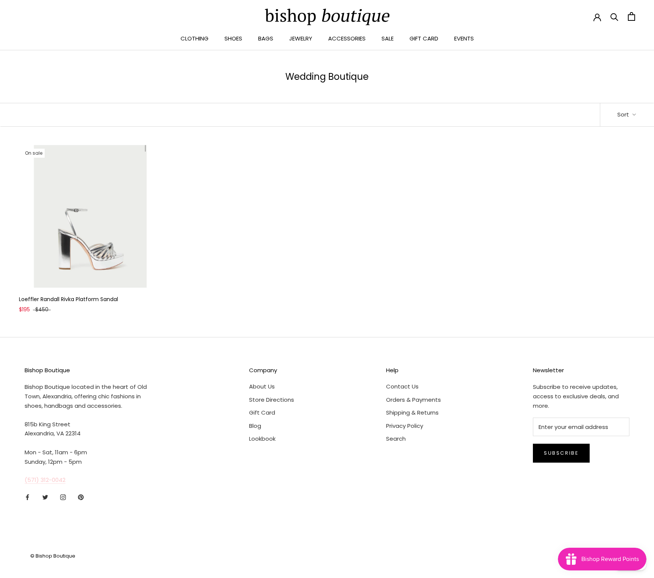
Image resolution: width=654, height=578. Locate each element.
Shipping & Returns (412, 412)
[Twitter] (45, 497)
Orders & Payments (413, 400)
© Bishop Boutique (52, 555)
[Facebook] (27, 497)
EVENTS (464, 38)
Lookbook (262, 439)
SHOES (233, 38)
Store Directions (271, 400)
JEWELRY (300, 38)
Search (396, 439)
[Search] (614, 16)
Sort (624, 114)
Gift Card (262, 412)
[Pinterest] (81, 497)
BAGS (265, 38)
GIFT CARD (424, 38)
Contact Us (402, 386)
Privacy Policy (404, 426)
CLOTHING (195, 38)
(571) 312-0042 (45, 480)
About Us (262, 386)
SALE (388, 38)
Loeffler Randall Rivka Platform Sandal (68, 299)
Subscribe (561, 453)
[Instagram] (63, 497)
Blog (255, 426)
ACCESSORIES (347, 38)
